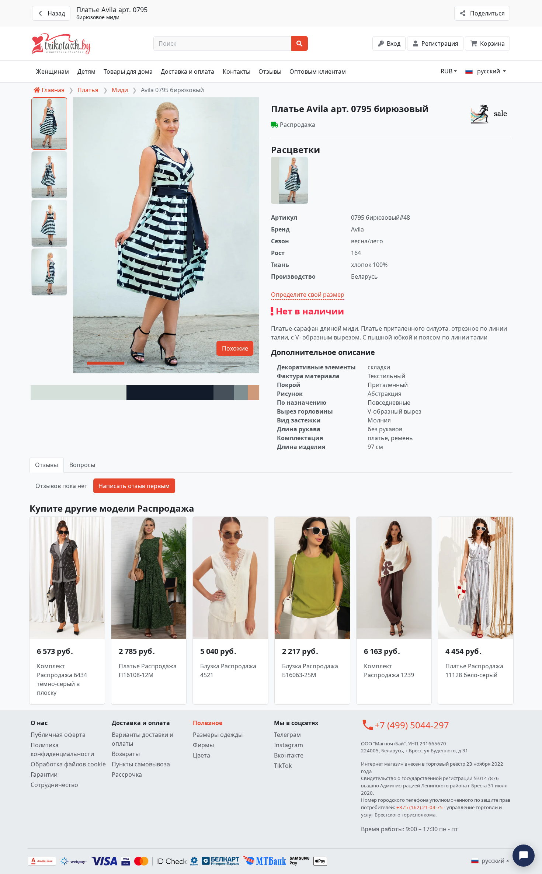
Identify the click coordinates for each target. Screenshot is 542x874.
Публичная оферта (58, 735)
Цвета (201, 755)
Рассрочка (127, 774)
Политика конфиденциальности (62, 749)
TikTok (283, 766)
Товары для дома (128, 71)
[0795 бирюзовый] (289, 180)
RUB (446, 71)
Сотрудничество (54, 785)
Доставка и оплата (187, 71)
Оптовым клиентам (317, 71)
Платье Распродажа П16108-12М (148, 670)
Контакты (236, 71)
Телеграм (287, 735)
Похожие (235, 348)
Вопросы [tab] (82, 465)
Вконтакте (288, 755)
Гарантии (44, 774)
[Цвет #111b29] (169, 392)
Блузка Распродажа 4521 (228, 670)
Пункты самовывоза (141, 764)
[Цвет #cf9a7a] (253, 392)
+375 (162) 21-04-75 (419, 807)
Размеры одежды (218, 735)
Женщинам (52, 71)
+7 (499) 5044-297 (412, 725)
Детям (86, 71)
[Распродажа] (490, 113)
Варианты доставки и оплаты (142, 739)
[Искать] (299, 43)
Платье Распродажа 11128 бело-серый (474, 670)
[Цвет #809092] (241, 392)
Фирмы (203, 745)
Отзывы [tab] (46, 465)
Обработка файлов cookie (68, 764)
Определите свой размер (307, 294)
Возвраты (126, 754)
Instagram (288, 745)
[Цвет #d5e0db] (78, 392)
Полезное (207, 723)
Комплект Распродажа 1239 (389, 670)
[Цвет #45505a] (223, 392)
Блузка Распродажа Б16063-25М (310, 670)
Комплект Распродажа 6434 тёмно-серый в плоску (62, 679)
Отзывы (269, 71)
